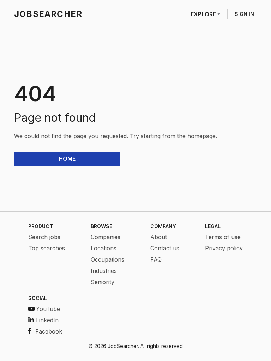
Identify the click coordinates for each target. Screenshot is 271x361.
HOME (67, 158)
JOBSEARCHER (48, 14)
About (158, 236)
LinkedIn (47, 320)
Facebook (48, 331)
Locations (103, 248)
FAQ (156, 259)
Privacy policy (224, 248)
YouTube (48, 308)
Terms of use (223, 236)
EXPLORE (203, 14)
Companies (105, 236)
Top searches (46, 248)
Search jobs (44, 236)
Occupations (107, 259)
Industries (104, 270)
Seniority (102, 282)
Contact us (164, 248)
